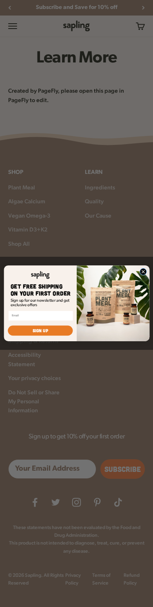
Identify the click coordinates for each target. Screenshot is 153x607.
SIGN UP (40, 330)
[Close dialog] (143, 272)
